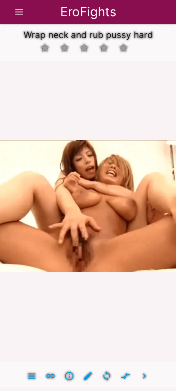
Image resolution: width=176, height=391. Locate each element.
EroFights (88, 11)
